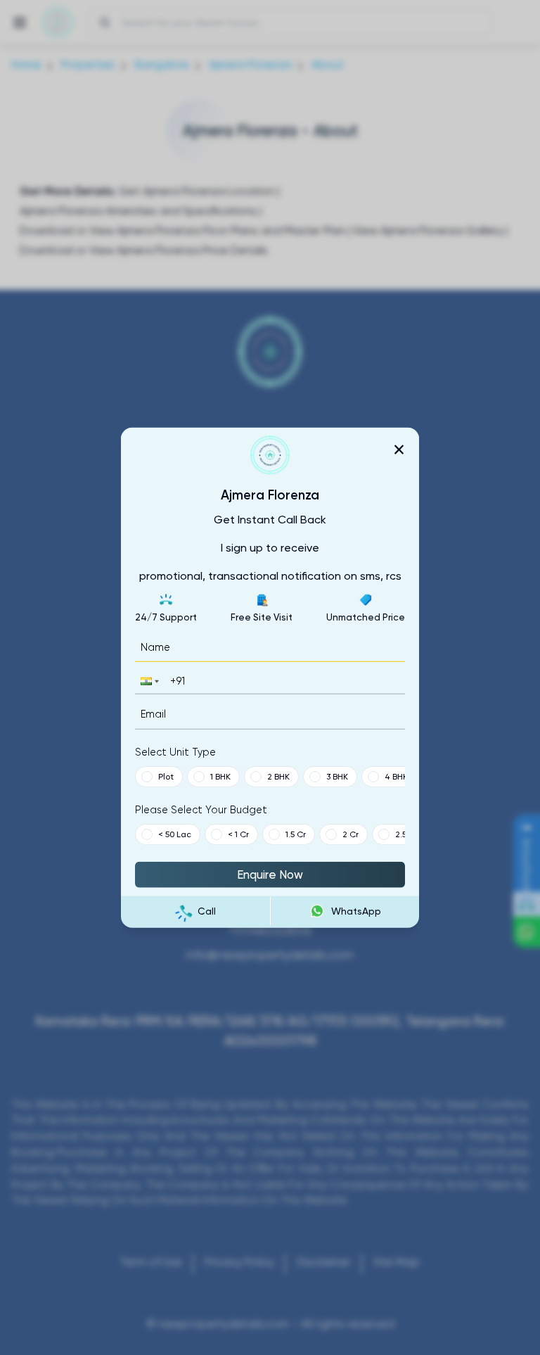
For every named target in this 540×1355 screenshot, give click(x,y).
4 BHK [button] (396, 776)
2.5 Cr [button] (406, 834)
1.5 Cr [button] (295, 834)
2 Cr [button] (350, 834)
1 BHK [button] (220, 776)
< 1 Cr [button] (238, 834)
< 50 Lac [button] (174, 834)
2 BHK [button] (278, 776)
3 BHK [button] (337, 776)
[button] (148, 681)
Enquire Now (270, 874)
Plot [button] (166, 776)
